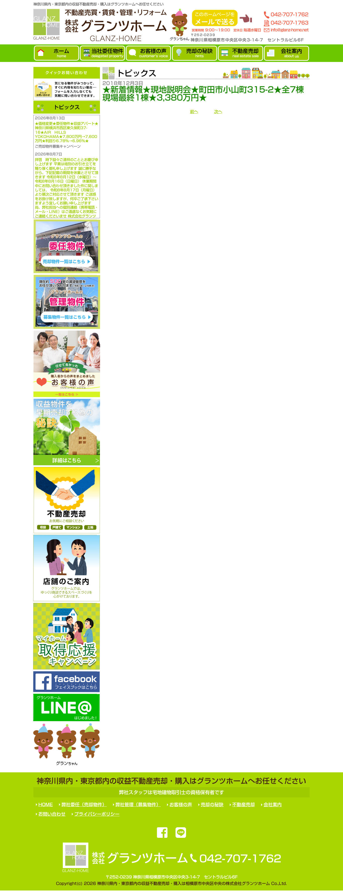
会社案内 (273, 805)
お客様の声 (180, 804)
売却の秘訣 (212, 804)
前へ (194, 112)
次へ (218, 112)
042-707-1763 (289, 22)
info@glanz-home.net (289, 30)
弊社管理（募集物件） (138, 804)
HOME (45, 804)
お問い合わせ (52, 814)
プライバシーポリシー (97, 814)
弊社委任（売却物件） (84, 804)
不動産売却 (243, 804)
